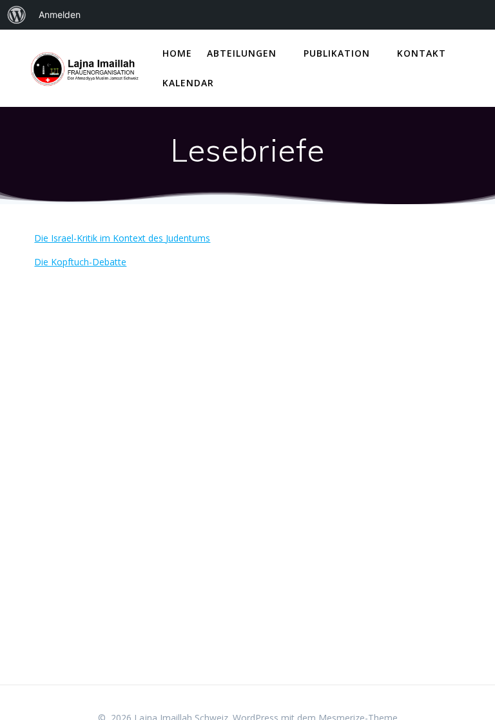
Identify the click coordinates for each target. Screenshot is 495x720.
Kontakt (421, 53)
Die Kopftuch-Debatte (80, 262)
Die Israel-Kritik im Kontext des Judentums (122, 238)
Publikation (337, 53)
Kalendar (188, 83)
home (177, 53)
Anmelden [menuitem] (60, 14)
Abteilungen (242, 53)
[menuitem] (17, 15)
